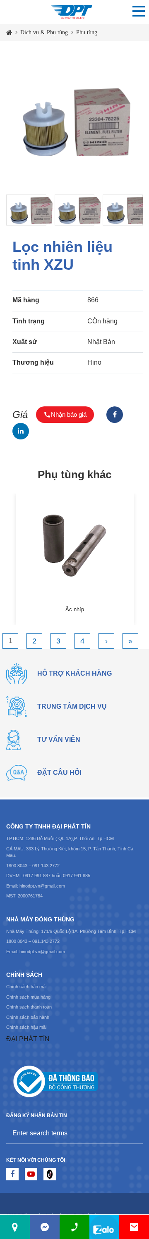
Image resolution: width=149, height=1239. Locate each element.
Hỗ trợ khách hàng (74, 673)
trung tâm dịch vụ (72, 706)
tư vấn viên (58, 739)
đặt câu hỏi (59, 772)
